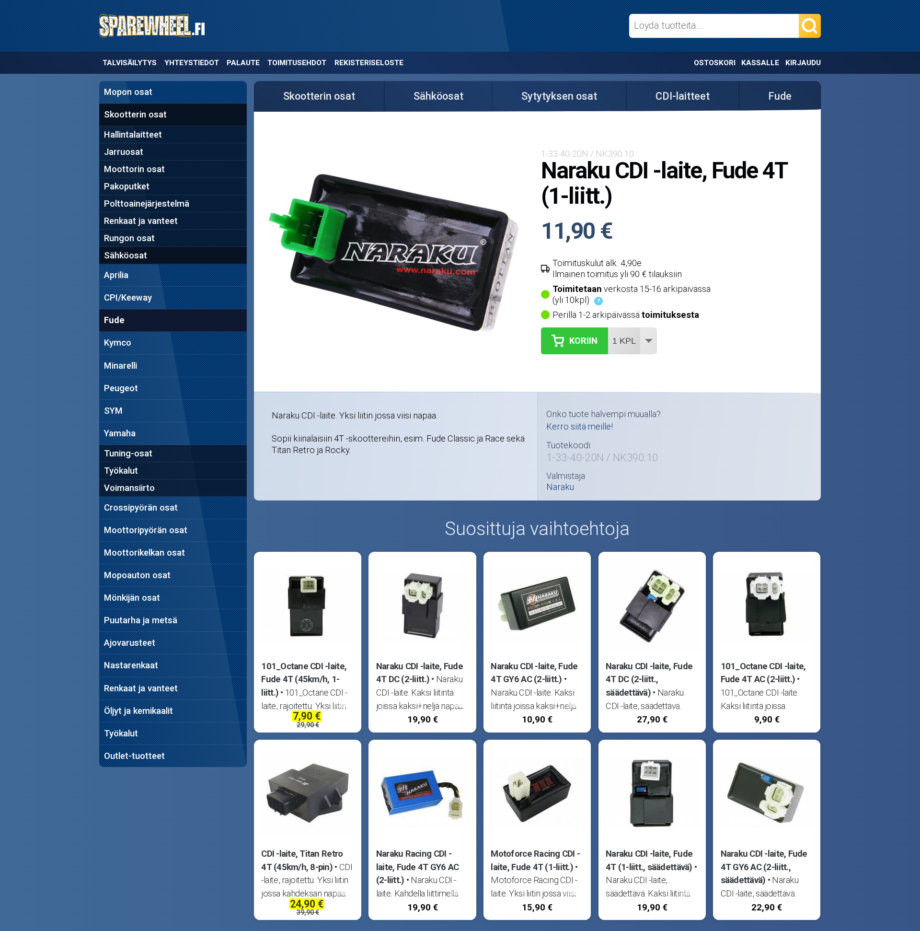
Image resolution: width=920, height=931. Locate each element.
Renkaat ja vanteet (141, 221)
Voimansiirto (129, 488)
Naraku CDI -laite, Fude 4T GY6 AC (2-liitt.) (534, 673)
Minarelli (120, 366)
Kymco (117, 342)
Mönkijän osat (132, 598)
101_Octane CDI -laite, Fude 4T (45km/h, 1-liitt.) (303, 679)
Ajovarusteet (129, 643)
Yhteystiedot (191, 62)
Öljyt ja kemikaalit (138, 711)
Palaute (243, 62)
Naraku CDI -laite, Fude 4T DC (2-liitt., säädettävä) (649, 679)
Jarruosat (123, 152)
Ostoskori (715, 62)
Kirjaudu (802, 62)
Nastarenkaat (131, 665)
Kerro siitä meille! (579, 426)
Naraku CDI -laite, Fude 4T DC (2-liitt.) (419, 673)
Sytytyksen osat (559, 96)
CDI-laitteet (683, 96)
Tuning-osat (128, 453)
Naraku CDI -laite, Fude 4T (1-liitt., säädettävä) (649, 860)
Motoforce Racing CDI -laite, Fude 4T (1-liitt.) (535, 860)
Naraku (560, 487)
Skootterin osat (135, 114)
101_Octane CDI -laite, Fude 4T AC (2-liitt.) (763, 673)
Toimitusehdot (296, 62)
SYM (113, 411)
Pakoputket (127, 186)
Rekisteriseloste (368, 62)
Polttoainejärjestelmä (146, 203)
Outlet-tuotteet (134, 756)
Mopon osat (128, 92)
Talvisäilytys (130, 62)
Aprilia (116, 275)
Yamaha (120, 433)
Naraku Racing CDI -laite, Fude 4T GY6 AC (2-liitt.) (417, 867)
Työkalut (121, 471)
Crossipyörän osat (141, 507)
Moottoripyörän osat (145, 530)
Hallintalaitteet (133, 134)
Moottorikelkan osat (144, 552)
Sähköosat (125, 255)
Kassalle (760, 62)
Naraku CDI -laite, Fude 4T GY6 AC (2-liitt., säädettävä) (764, 867)
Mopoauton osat (137, 575)
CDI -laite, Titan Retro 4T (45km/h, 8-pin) (302, 860)
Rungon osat (129, 238)
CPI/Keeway (128, 297)
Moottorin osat (134, 169)
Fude (114, 320)
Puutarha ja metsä (140, 620)
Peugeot (121, 388)
